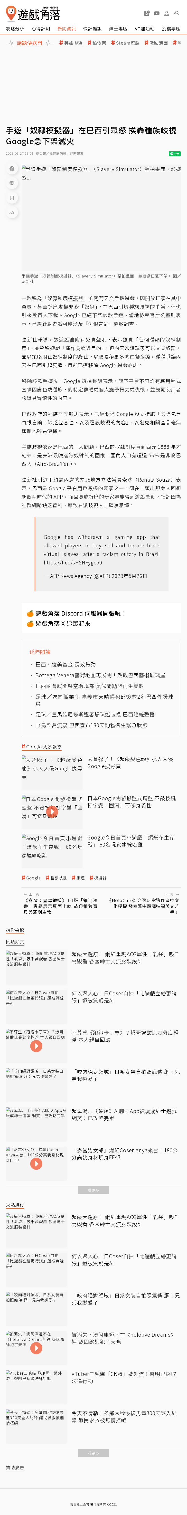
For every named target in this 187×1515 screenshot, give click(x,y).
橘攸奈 (99, 43)
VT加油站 (145, 28)
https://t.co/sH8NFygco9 (73, 562)
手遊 (80, 878)
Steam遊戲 (128, 43)
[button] (176, 13)
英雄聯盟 (73, 43)
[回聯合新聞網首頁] (11, 14)
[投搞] (147, 13)
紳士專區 (118, 28)
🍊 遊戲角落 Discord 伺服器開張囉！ (77, 613)
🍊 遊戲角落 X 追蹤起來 (59, 623)
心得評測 (41, 28)
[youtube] (157, 13)
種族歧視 (58, 878)
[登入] (166, 13)
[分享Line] (12, 183)
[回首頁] (33, 14)
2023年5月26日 (130, 575)
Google (33, 878)
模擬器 (100, 878)
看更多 (93, 1190)
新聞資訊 (66, 28)
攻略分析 (15, 28)
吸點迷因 (159, 43)
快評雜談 (92, 28)
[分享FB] (12, 168)
